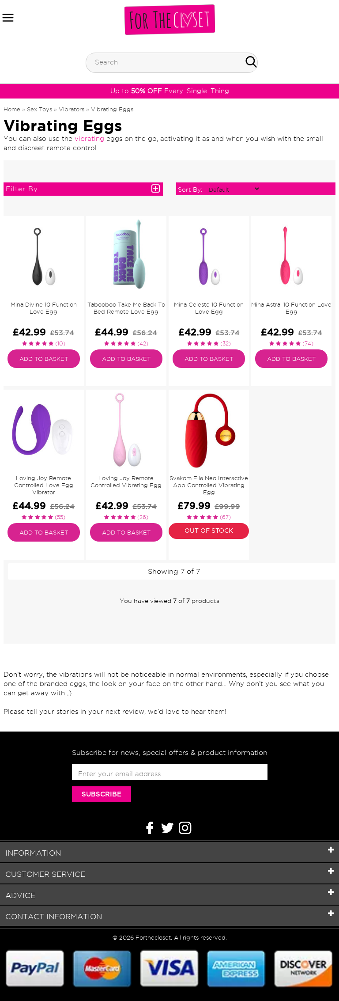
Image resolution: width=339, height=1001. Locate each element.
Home (12, 109)
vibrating (89, 138)
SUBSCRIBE (101, 794)
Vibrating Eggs (112, 109)
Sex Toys (39, 109)
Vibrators (71, 109)
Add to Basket (43, 359)
